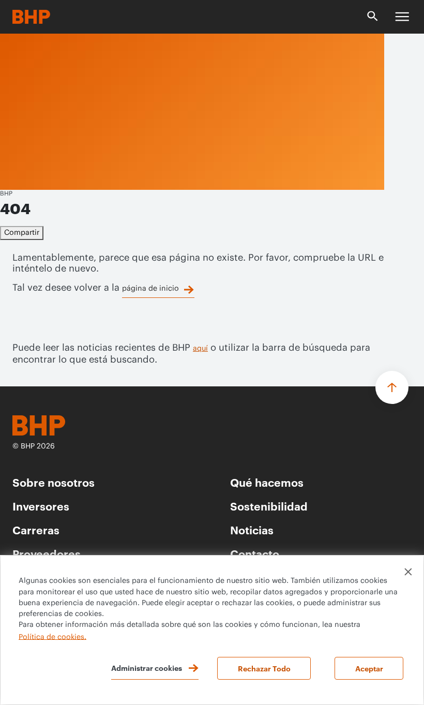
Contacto (254, 553)
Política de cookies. (52, 636)
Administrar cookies (146, 667)
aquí (200, 348)
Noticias (252, 529)
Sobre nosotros (53, 481)
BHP (6, 193)
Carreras (35, 529)
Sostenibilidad (269, 505)
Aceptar (369, 668)
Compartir (21, 232)
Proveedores (46, 553)
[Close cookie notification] (408, 572)
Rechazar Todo (264, 668)
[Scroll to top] (391, 387)
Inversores (40, 505)
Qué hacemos (267, 481)
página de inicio (150, 288)
